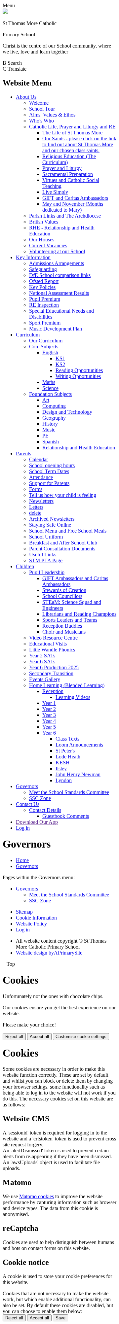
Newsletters (41, 501)
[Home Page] (5, 12)
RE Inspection (44, 305)
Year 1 (49, 703)
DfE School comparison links (60, 275)
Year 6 (49, 733)
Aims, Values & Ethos (52, 115)
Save (60, 1317)
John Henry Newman (78, 774)
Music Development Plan (55, 328)
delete (35, 513)
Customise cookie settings (81, 1036)
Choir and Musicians (64, 632)
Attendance (41, 477)
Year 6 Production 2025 (54, 667)
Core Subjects (43, 346)
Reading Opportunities (79, 370)
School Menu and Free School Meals (67, 531)
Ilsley (61, 768)
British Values (43, 222)
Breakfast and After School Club (63, 542)
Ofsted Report (44, 281)
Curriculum (28, 334)
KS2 (60, 364)
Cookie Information (36, 918)
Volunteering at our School (57, 251)
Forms (35, 489)
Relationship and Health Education (78, 447)
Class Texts (67, 739)
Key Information (33, 257)
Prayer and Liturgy (62, 168)
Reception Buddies (62, 626)
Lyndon (64, 780)
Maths (48, 382)
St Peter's (65, 750)
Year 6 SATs (42, 661)
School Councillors (62, 596)
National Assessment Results (59, 293)
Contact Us (27, 804)
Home (22, 860)
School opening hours (52, 465)
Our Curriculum (45, 340)
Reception (52, 691)
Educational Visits (48, 643)
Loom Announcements (79, 745)
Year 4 (49, 721)
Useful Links (42, 554)
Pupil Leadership (46, 572)
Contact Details (45, 810)
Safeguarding (43, 269)
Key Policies (42, 287)
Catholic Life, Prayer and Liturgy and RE (72, 126)
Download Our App (37, 822)
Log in (23, 828)
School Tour (42, 109)
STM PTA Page (45, 560)
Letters (36, 507)
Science (50, 388)
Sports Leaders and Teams (69, 620)
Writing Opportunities (78, 376)
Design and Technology (67, 412)
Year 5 (49, 727)
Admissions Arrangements (56, 263)
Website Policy (31, 923)
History (50, 424)
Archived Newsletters (51, 519)
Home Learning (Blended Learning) (66, 685)
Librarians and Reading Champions (79, 614)
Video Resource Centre (53, 638)
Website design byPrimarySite (49, 953)
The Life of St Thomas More (72, 132)
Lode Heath (68, 756)
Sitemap (24, 912)
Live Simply (55, 192)
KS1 (60, 358)
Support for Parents (49, 483)
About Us (26, 97)
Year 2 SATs (42, 655)
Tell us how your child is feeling (62, 495)
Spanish (50, 441)
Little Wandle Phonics (52, 649)
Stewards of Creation (64, 590)
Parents (23, 453)
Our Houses (41, 239)
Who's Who (41, 120)
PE (45, 435)
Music (48, 430)
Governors (27, 786)
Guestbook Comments (65, 816)
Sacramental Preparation (67, 174)
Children (25, 566)
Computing (54, 406)
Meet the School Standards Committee (69, 792)
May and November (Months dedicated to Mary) (72, 207)
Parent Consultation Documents (62, 548)
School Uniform (46, 537)
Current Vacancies (48, 245)
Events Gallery (44, 679)
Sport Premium (44, 323)
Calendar (38, 459)
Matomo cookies (36, 1196)
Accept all (39, 1036)
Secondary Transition (51, 673)
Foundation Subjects (50, 394)
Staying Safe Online (50, 525)
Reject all (14, 1036)
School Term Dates (49, 471)
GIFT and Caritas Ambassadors (75, 198)
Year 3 (49, 715)
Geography (54, 418)
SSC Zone (40, 798)
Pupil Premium (44, 299)
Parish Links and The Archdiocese (65, 216)
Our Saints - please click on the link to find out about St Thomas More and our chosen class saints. (79, 144)
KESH (63, 762)
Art (45, 400)
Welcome (39, 103)
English (50, 352)
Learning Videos (73, 697)
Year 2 (49, 709)
